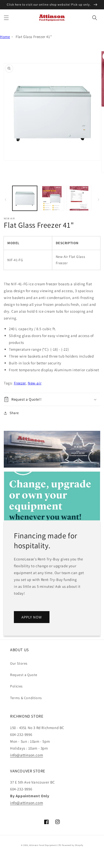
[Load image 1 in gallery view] (24, 198)
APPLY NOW (31, 617)
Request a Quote (23, 674)
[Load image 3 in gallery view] (79, 198)
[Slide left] (5, 199)
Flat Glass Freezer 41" (34, 36)
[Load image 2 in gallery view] (52, 198)
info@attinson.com (26, 755)
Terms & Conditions (26, 698)
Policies (16, 686)
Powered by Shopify (72, 845)
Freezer (20, 383)
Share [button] (14, 413)
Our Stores (19, 663)
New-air (34, 383)
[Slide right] (98, 199)
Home (5, 36)
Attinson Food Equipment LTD (45, 845)
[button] (6, 17)
